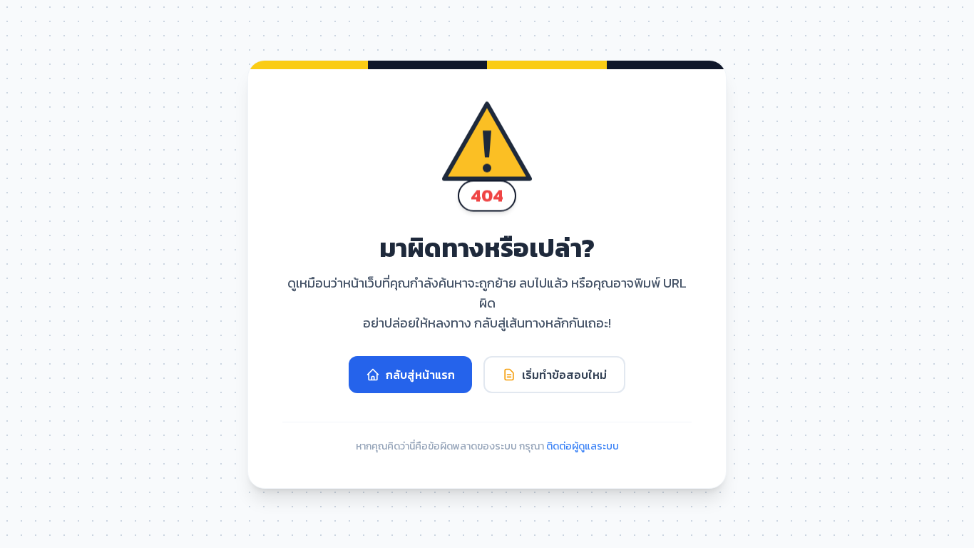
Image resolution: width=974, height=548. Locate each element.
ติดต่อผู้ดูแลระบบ (582, 446)
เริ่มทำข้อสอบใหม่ (564, 374)
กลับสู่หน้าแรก (420, 374)
